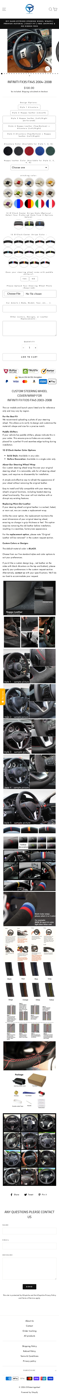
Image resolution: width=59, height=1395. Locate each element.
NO (33, 279)
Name (6, 1225)
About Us (29, 1320)
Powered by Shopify (29, 1392)
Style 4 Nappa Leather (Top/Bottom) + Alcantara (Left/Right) (29, 127)
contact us (20, 572)
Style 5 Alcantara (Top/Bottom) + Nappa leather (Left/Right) (29, 135)
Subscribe (29, 1370)
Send (29, 1286)
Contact (29, 1325)
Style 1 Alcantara (29, 107)
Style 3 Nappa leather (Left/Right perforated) (29, 119)
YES (25, 279)
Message (8, 1255)
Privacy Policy (50, 1295)
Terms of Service (28, 1298)
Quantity (29, 342)
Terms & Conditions (29, 1356)
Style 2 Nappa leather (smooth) (29, 113)
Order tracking (29, 1330)
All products (29, 1335)
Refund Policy (29, 1351)
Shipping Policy (29, 1346)
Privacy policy (29, 1360)
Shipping (25, 91)
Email (6, 1240)
